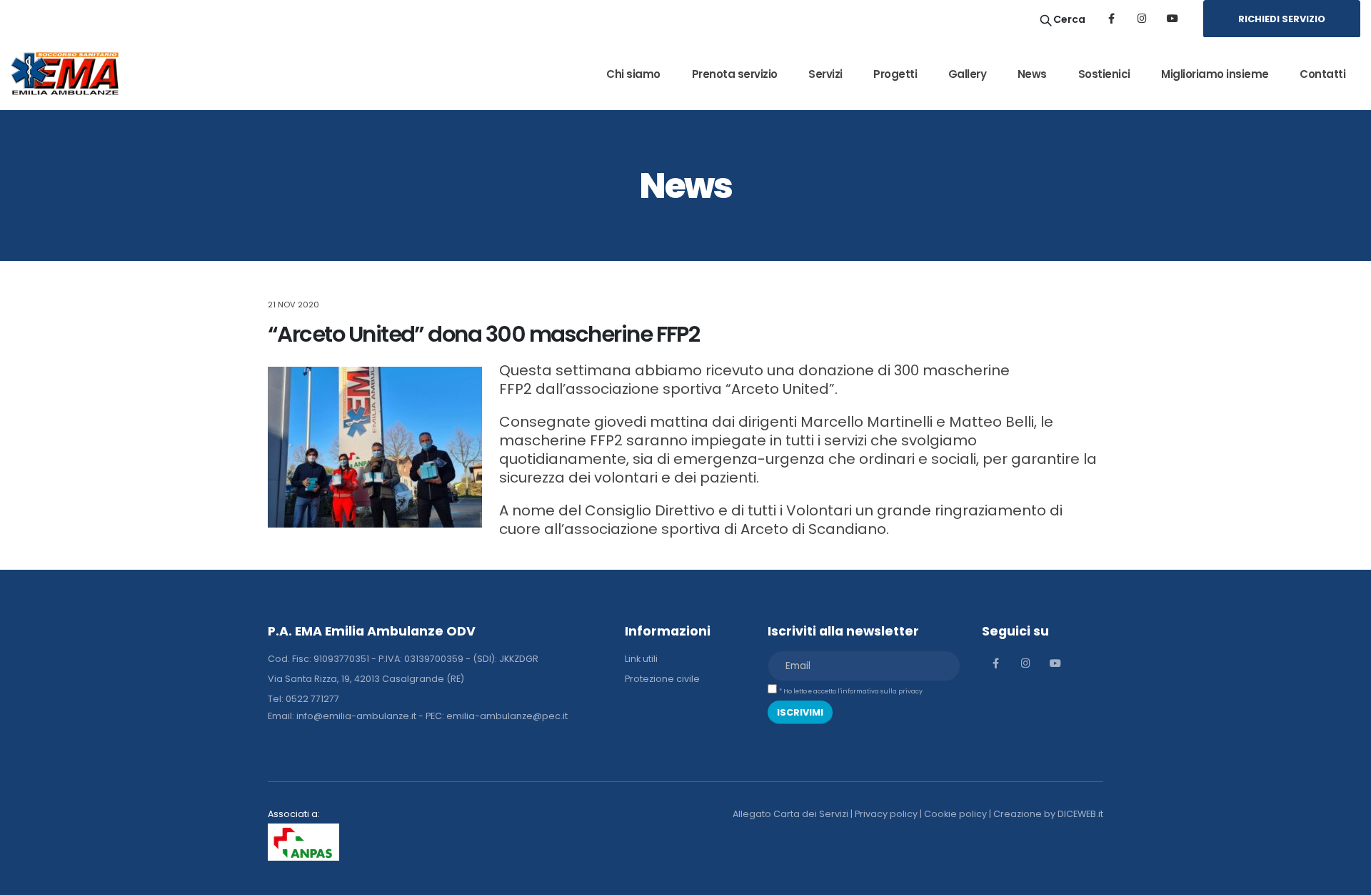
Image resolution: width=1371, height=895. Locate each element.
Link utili (641, 659)
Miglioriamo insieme (1215, 73)
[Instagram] (1141, 18)
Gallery (967, 73)
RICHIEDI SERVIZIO (1281, 19)
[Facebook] (1111, 18)
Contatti (1322, 73)
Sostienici (1104, 73)
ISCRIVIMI (800, 712)
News (1032, 73)
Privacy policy (886, 814)
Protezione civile (662, 679)
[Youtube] (1172, 18)
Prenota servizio (735, 73)
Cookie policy (955, 814)
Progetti (895, 73)
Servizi (825, 73)
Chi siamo (633, 73)
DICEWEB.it (1080, 814)
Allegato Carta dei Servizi (790, 814)
